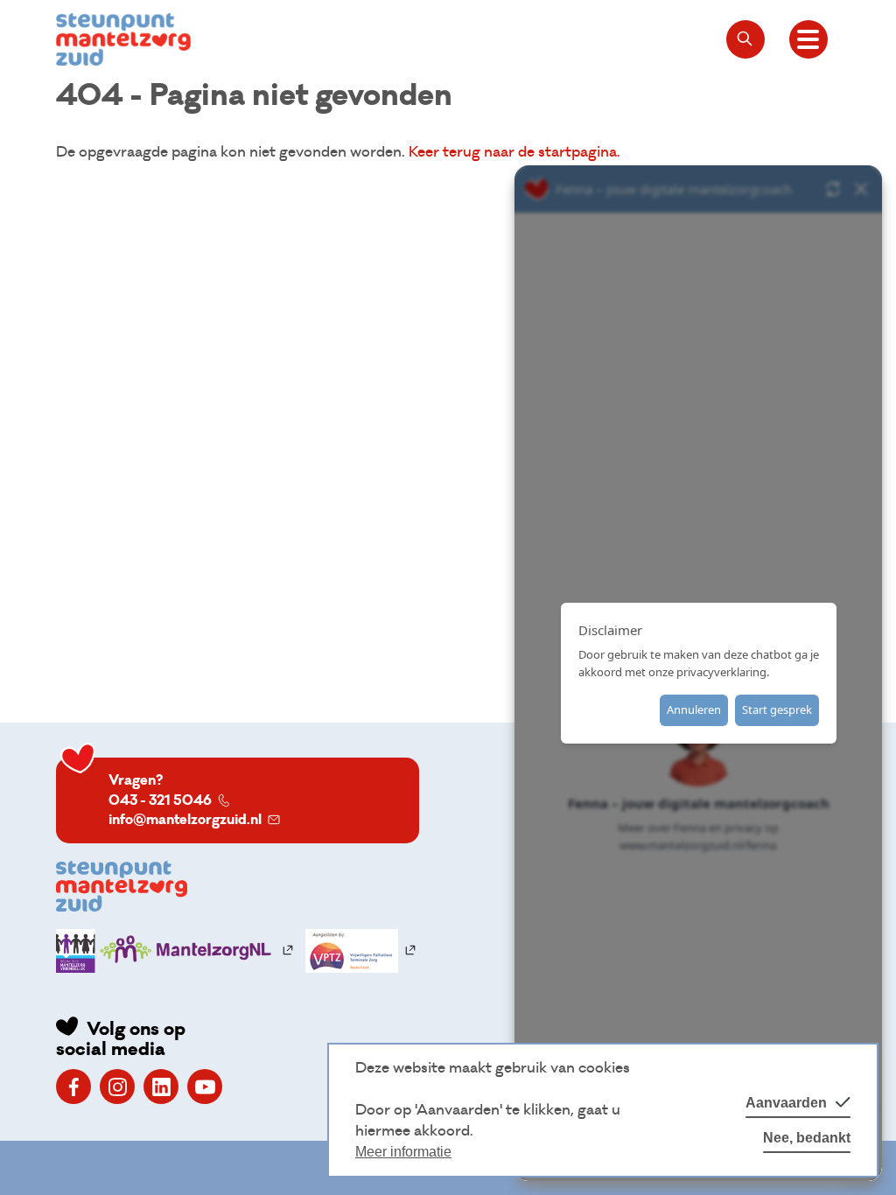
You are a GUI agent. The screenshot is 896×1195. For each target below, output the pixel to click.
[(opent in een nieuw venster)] (73, 1086)
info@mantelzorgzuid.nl (185, 819)
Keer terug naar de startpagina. (514, 152)
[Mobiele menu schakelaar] (808, 39)
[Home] (123, 39)
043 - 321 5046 (160, 800)
